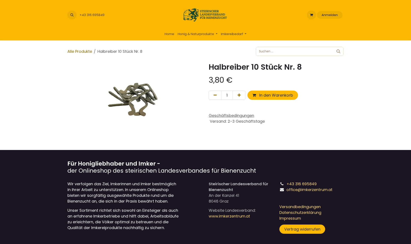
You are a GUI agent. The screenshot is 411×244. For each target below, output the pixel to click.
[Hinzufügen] (239, 95)
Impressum (290, 218)
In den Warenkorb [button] (275, 95)
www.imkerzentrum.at (229, 216)
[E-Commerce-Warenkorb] (311, 14)
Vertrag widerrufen (302, 229)
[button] (71, 14)
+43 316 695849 (92, 15)
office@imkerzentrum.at (309, 189)
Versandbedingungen (300, 206)
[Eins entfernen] (215, 95)
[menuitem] (169, 34)
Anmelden (330, 15)
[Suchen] (338, 51)
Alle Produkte (79, 51)
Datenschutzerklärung (300, 212)
